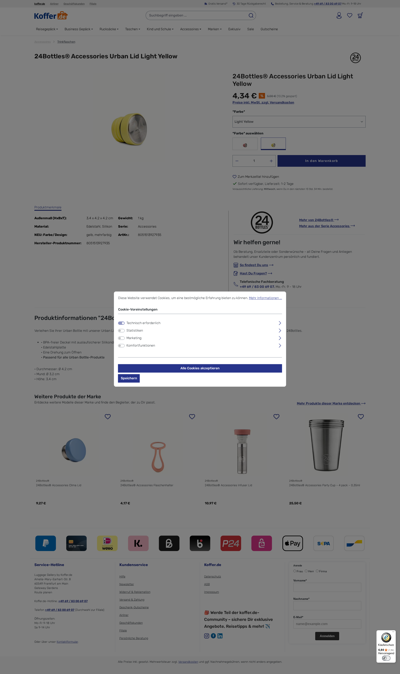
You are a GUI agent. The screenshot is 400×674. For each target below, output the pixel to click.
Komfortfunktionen (140, 346)
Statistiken (134, 331)
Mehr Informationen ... (265, 298)
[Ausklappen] (280, 322)
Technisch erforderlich (143, 323)
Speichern (129, 378)
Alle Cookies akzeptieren (200, 368)
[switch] (121, 330)
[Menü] (393, 632)
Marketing (133, 338)
